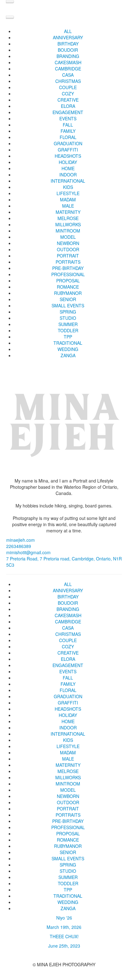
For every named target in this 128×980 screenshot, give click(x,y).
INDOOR (68, 174)
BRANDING (68, 56)
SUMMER (68, 324)
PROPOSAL (68, 280)
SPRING (68, 312)
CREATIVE (68, 100)
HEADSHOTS (68, 156)
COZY (68, 93)
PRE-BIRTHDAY (68, 268)
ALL (68, 31)
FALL (68, 125)
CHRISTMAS (68, 81)
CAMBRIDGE (68, 68)
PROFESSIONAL (68, 274)
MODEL (68, 237)
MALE (68, 206)
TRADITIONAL (67, 343)
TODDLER (68, 330)
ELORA (68, 106)
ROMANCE (68, 287)
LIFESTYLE (68, 193)
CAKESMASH (68, 62)
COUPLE (68, 87)
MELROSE (68, 218)
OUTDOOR (68, 249)
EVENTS (67, 118)
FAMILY (68, 131)
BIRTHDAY (68, 44)
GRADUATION (68, 143)
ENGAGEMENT (68, 112)
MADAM (68, 199)
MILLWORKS (68, 224)
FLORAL (68, 137)
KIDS (68, 187)
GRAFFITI (68, 150)
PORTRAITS (68, 262)
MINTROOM (68, 231)
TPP (68, 337)
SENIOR (68, 299)
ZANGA (68, 355)
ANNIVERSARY (68, 37)
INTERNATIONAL (68, 181)
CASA (68, 75)
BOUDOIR (68, 50)
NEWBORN (68, 243)
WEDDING (67, 349)
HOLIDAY (68, 162)
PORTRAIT (68, 255)
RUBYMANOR (68, 293)
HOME (68, 168)
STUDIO (68, 318)
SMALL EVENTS (68, 305)
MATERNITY (68, 212)
